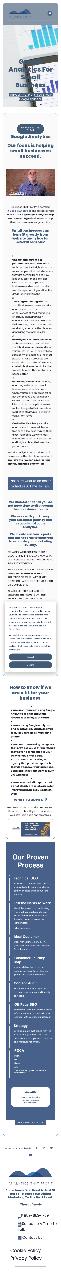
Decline (30, 664)
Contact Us (32, 1237)
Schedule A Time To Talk (30, 1122)
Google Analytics (20, 211)
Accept (30, 657)
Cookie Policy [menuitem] (25, 1250)
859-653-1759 (36, 1215)
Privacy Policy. (15, 629)
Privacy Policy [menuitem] (26, 1258)
